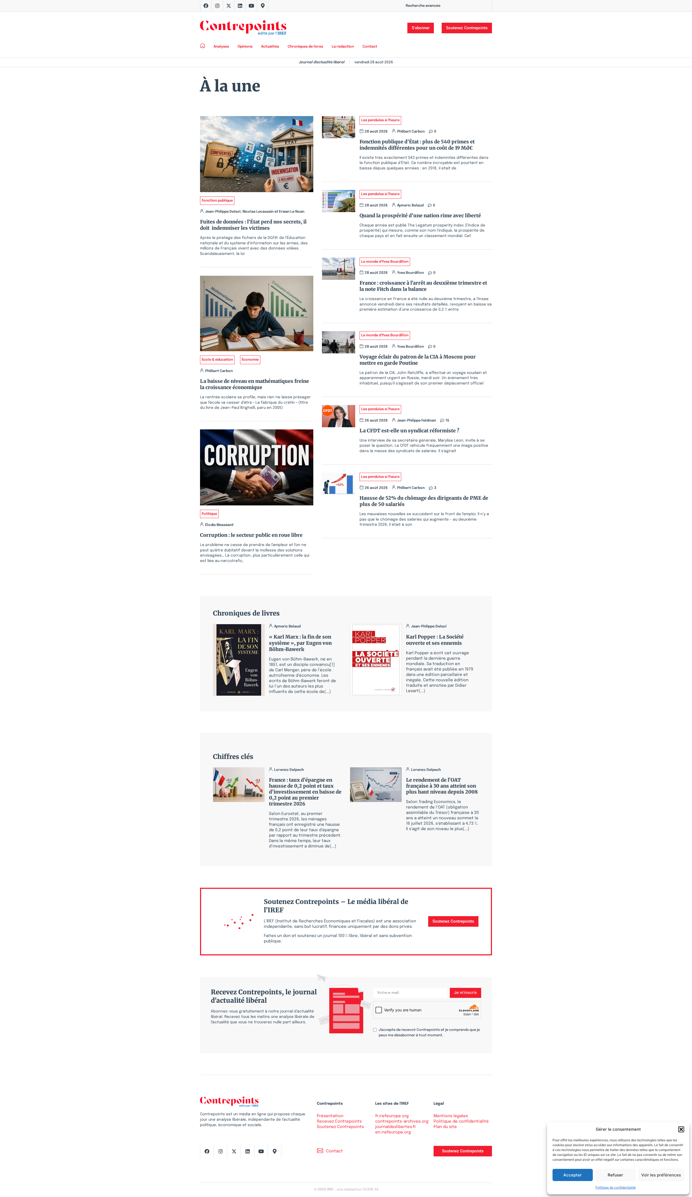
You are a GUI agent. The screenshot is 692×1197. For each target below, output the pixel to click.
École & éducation (217, 359)
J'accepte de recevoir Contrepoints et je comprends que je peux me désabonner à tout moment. (429, 1032)
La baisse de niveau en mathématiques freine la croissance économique (254, 384)
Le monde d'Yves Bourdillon (384, 262)
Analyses (221, 46)
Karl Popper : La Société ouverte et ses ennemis (435, 640)
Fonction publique (217, 200)
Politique (209, 514)
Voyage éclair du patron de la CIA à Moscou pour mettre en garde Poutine (418, 360)
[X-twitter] (228, 5)
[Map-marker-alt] (262, 5)
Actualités (270, 46)
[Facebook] (206, 5)
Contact (369, 46)
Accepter (572, 1175)
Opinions (245, 46)
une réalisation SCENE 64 (357, 1189)
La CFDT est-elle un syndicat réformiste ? (410, 431)
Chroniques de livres (305, 46)
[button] (681, 1129)
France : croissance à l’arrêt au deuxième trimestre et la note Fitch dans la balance (423, 286)
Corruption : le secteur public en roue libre (251, 535)
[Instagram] (217, 5)
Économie (250, 359)
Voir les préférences (661, 1175)
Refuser (615, 1175)
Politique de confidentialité (615, 1187)
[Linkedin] (240, 5)
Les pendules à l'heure (380, 120)
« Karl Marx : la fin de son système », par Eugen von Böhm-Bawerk (300, 643)
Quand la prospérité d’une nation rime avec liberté (420, 215)
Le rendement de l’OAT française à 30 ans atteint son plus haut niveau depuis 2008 (442, 786)
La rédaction (343, 46)
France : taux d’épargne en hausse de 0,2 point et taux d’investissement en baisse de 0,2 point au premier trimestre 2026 (305, 792)
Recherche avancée (423, 6)
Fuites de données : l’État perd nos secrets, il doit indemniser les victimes (253, 225)
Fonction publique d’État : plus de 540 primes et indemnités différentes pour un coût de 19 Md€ (417, 145)
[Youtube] (251, 5)
